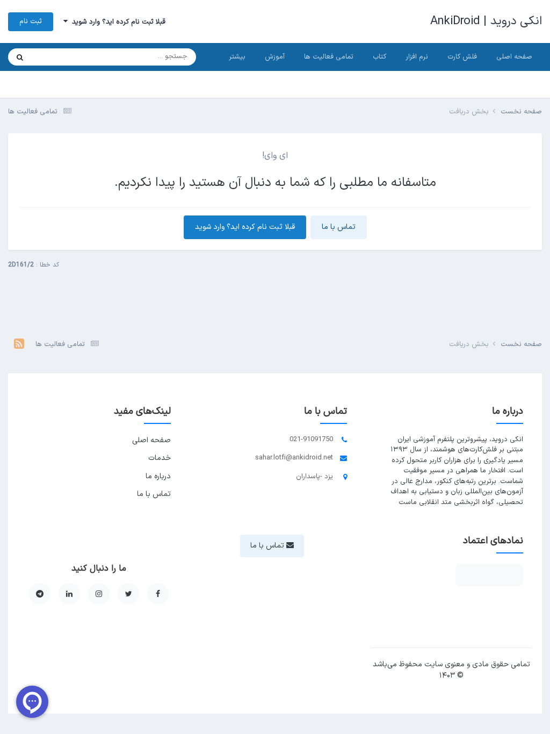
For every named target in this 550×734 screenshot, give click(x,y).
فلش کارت (462, 57)
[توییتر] (128, 594)
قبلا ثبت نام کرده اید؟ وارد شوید (116, 22)
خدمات (159, 458)
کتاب (379, 57)
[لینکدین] (69, 594)
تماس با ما (339, 227)
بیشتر (237, 57)
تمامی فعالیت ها (328, 57)
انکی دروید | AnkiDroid (486, 21)
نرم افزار (417, 57)
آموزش (275, 57)
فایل (51, 57)
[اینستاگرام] (99, 594)
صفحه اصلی (514, 57)
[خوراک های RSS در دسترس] (19, 344)
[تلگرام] (39, 594)
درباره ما (158, 476)
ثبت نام (30, 21)
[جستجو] (20, 57)
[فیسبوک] (158, 594)
